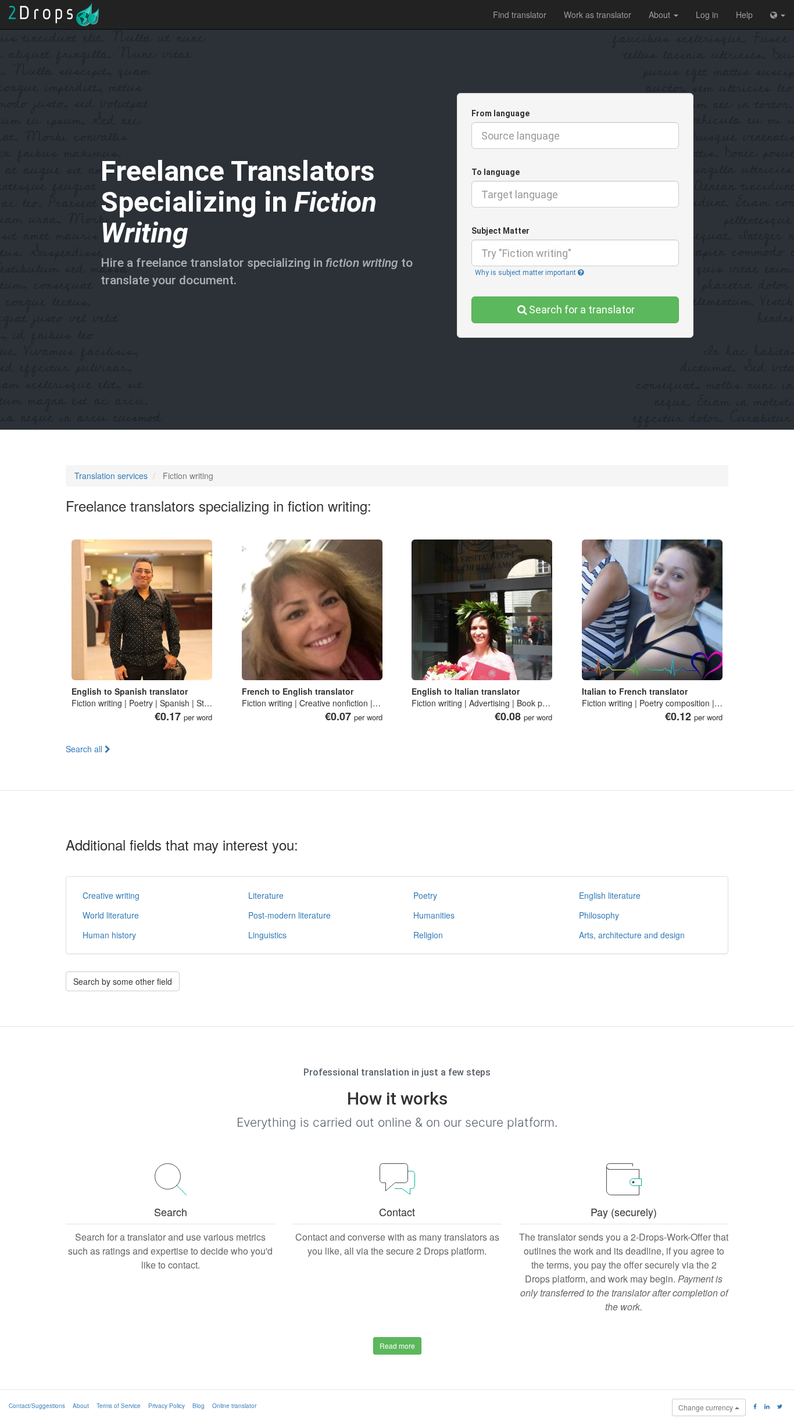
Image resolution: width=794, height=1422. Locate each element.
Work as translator (597, 14)
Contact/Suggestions (37, 1406)
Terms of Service (118, 1406)
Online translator (234, 1406)
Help (744, 14)
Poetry (425, 895)
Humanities (434, 915)
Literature (266, 895)
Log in (707, 14)
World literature (111, 915)
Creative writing (111, 895)
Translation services (111, 475)
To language (495, 172)
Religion (428, 935)
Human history (109, 935)
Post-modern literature (289, 915)
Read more (397, 1345)
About (661, 14)
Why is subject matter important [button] (526, 273)
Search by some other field (122, 981)
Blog (198, 1406)
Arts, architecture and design (632, 935)
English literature (610, 895)
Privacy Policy (166, 1406)
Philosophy (599, 915)
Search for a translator (582, 309)
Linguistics (267, 935)
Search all (85, 749)
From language (500, 113)
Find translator (519, 14)
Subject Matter (500, 230)
